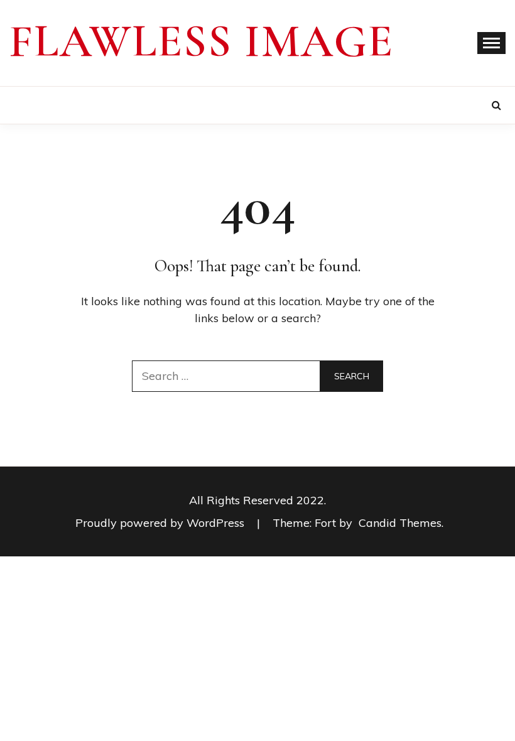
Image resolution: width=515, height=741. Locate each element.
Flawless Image (201, 41)
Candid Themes (400, 523)
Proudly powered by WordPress (161, 523)
